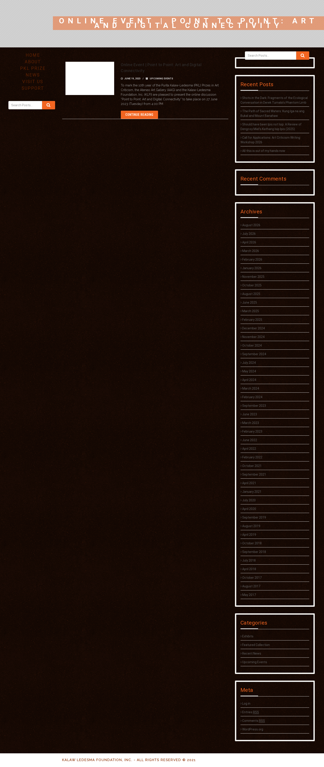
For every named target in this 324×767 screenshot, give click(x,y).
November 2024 (253, 337)
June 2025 (249, 302)
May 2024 (249, 371)
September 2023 (254, 405)
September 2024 (254, 354)
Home (33, 55)
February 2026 (252, 259)
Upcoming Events (254, 662)
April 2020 (249, 509)
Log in (246, 703)
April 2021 (249, 483)
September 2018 (254, 552)
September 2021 (254, 474)
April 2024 (249, 380)
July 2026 (249, 233)
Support (33, 88)
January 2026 (251, 268)
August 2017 (251, 586)
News (33, 75)
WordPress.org (252, 729)
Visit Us (32, 81)
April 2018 (249, 569)
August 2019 (251, 526)
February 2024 (252, 397)
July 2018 (249, 560)
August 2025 (251, 294)
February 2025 (252, 319)
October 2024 (252, 345)
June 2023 (249, 414)
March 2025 (250, 311)
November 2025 (253, 276)
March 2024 (250, 388)
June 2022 (249, 440)
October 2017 (252, 577)
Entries (250, 712)
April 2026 (249, 242)
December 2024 (253, 328)
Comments (253, 720)
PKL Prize (33, 68)
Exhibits (247, 636)
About (33, 61)
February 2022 (252, 457)
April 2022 (249, 448)
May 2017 (249, 595)
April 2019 (249, 534)
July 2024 (249, 362)
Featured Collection (256, 645)
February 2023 (252, 431)
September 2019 (254, 517)
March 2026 (250, 251)
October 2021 (252, 466)
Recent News (251, 653)
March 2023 (250, 423)
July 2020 (249, 500)
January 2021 (251, 491)
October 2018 (252, 543)
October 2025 (252, 285)
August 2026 (251, 225)
